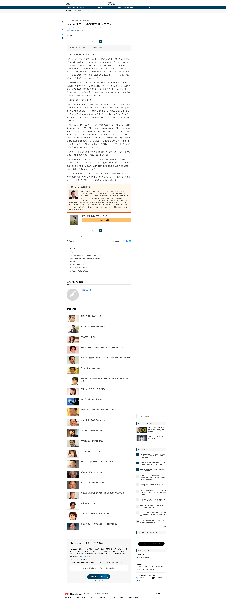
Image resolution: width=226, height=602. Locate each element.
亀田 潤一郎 (87, 290)
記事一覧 (150, 8)
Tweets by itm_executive (145, 540)
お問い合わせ (93, 597)
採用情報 (129, 597)
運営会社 (122, 597)
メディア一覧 (68, 597)
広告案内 (84, 597)
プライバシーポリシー (105, 597)
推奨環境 (137, 597)
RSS (115, 597)
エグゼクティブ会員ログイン (125, 8)
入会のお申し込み (100, 8)
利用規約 (158, 593)
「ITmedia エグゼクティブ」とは (75, 8)
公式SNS (76, 597)
